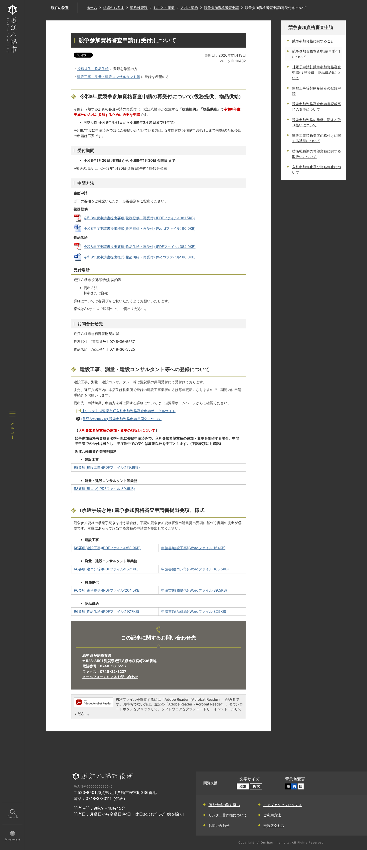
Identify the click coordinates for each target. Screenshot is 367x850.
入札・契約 (189, 7)
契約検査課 (139, 7)
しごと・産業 (164, 7)
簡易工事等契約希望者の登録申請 (316, 91)
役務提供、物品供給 (93, 69)
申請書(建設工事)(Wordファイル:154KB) (193, 548)
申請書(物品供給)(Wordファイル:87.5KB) (193, 611)
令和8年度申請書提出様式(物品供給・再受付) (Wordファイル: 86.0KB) (139, 257)
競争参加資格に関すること (313, 41)
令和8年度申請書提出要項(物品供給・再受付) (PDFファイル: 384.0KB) (139, 246)
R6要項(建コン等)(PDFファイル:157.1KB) (106, 569)
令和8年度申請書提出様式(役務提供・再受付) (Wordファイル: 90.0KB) (139, 228)
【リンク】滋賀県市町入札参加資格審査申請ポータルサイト (128, 411)
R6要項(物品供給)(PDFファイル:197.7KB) (106, 611)
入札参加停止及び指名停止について (316, 169)
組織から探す (113, 7)
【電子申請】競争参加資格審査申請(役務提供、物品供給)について (316, 72)
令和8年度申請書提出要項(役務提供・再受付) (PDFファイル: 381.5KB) (139, 218)
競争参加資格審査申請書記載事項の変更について (316, 106)
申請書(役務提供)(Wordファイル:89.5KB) (194, 590)
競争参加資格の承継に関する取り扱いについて (316, 122)
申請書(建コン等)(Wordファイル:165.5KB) (195, 569)
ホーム (92, 7)
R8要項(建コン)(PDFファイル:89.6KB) (104, 488)
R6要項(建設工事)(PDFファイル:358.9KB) (107, 548)
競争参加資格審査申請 (221, 7)
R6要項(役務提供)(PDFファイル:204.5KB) (107, 590)
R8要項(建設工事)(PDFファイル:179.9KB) (107, 467)
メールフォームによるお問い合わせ (110, 677)
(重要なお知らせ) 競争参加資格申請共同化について (121, 419)
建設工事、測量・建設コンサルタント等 (108, 77)
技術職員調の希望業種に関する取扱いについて (316, 154)
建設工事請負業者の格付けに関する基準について (316, 138)
